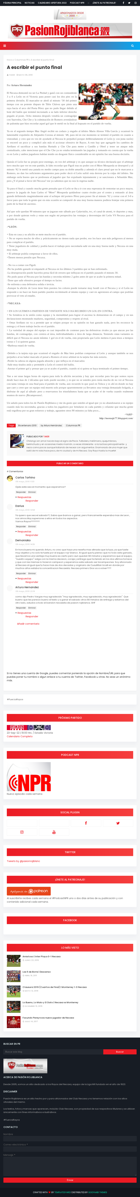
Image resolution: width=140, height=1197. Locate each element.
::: (88, 2)
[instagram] (135, 3)
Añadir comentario (28, 623)
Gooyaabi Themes (97, 1192)
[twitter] (129, 3)
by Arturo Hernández (51, 425)
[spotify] (54, 823)
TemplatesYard (62, 1192)
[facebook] (123, 3)
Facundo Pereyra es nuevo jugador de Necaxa (48, 1017)
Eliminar (32, 492)
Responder (21, 492)
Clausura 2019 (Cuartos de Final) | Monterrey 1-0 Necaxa (55, 987)
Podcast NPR (77, 2)
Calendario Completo (20, 736)
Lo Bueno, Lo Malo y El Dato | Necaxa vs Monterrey (50, 1002)
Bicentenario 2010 (27, 425)
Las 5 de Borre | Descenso (37, 971)
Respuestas (24, 497)
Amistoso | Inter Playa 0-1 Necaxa (41, 956)
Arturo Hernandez (27, 587)
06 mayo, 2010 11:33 (25, 481)
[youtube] (54, 832)
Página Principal (12, 2)
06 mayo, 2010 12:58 (25, 510)
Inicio (9, 59)
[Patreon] (22, 823)
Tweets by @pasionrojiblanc (23, 861)
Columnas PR (22, 59)
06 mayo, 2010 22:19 (25, 591)
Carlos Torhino (25, 477)
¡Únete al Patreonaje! (104, 2)
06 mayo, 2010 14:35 (25, 544)
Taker (12, 75)
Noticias (29, 2)
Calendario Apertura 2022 (52, 2)
